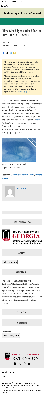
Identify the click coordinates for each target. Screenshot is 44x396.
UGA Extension (7, 383)
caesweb (21, 188)
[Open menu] (3, 21)
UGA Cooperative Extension (21, 2)
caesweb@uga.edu (24, 91)
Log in (4, 376)
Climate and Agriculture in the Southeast (22, 13)
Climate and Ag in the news (22, 175)
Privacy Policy (6, 390)
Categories (6, 331)
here (38, 120)
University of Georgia (12, 385)
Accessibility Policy (18, 390)
